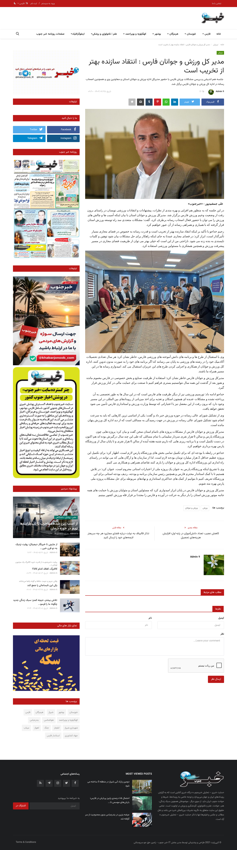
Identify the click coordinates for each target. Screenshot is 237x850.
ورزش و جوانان (191, 508)
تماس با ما (216, 3)
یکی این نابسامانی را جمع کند (42, 586)
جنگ (46, 728)
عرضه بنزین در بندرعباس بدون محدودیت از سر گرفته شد (107, 817)
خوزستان (73, 712)
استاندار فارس (53, 736)
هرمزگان (39, 712)
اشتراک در (21, 806)
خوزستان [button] (191, 34)
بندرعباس (34, 720)
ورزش (215, 44)
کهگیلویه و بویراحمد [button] (135, 34)
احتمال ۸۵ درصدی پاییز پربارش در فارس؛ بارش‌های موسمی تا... (109, 800)
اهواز (36, 728)
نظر (222, 634)
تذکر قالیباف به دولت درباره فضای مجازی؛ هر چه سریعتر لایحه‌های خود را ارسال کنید (118, 536)
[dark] (15, 3)
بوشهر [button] (157, 34)
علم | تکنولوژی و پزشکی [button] (104, 34)
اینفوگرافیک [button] (78, 34)
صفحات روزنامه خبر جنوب (50, 34)
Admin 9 (220, 91)
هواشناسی (49, 720)
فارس (27, 712)
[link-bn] (46, 72)
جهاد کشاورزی (71, 736)
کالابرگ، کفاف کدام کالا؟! (44, 569)
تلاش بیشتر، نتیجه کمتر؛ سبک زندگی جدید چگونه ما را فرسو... (35, 602)
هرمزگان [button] (173, 34)
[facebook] (75, 783)
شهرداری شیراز (71, 728)
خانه (218, 34)
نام (150, 618)
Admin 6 (74, 533)
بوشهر (61, 712)
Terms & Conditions (26, 842)
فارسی (22, 3)
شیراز (51, 712)
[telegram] (49, 783)
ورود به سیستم (48, 3)
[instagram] (57, 783)
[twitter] (66, 783)
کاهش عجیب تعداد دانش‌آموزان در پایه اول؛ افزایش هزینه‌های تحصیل (191, 536)
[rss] (40, 783)
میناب (26, 728)
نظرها (218, 609)
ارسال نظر (216, 679)
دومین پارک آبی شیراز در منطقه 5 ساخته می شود (108, 784)
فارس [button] (207, 34)
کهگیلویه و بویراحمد (68, 720)
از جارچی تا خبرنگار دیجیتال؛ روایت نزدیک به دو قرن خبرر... (36, 546)
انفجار (56, 728)
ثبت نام (34, 3)
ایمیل (221, 618)
